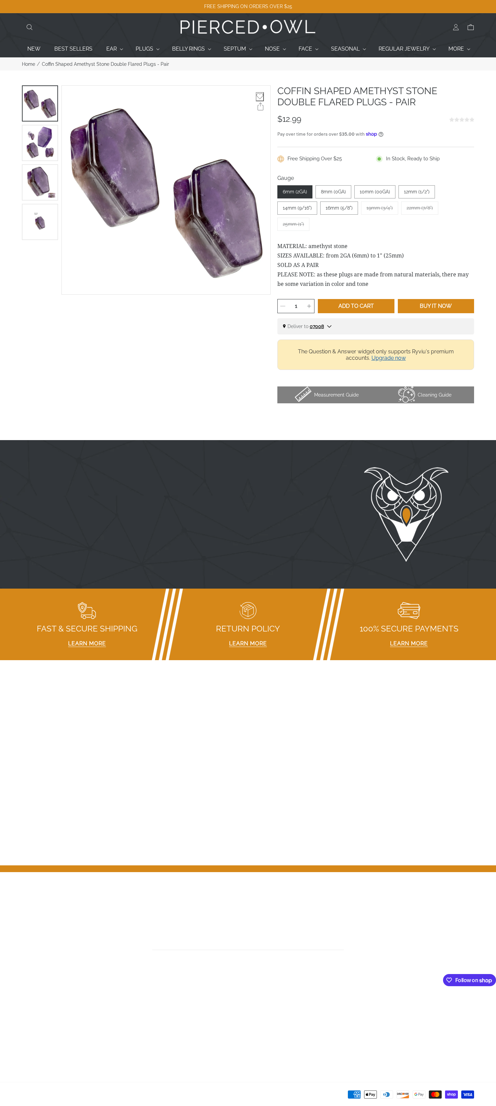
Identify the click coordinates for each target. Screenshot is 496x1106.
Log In (374, 1006)
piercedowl (52, 1096)
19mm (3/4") (382, 210)
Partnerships (152, 1024)
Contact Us (36, 1015)
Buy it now (436, 306)
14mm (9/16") (297, 208)
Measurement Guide (162, 1015)
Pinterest (262, 1033)
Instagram (264, 1015)
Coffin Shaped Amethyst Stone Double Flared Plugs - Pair (105, 64)
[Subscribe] (341, 942)
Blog (28, 1050)
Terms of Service (158, 1050)
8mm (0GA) (333, 191)
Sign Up (376, 1015)
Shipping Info (153, 1041)
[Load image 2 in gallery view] (40, 143)
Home (28, 64)
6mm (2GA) (295, 191)
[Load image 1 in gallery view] (40, 103)
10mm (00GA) (375, 191)
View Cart (378, 1024)
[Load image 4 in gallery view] (40, 222)
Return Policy (153, 1033)
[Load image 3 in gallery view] (40, 182)
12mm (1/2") (417, 191)
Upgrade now (388, 358)
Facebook (263, 1006)
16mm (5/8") (339, 208)
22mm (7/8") (422, 210)
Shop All (32, 1041)
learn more (87, 643)
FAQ (142, 1006)
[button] (29, 27)
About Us (34, 1024)
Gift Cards (34, 1033)
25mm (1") (296, 226)
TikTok (259, 1024)
